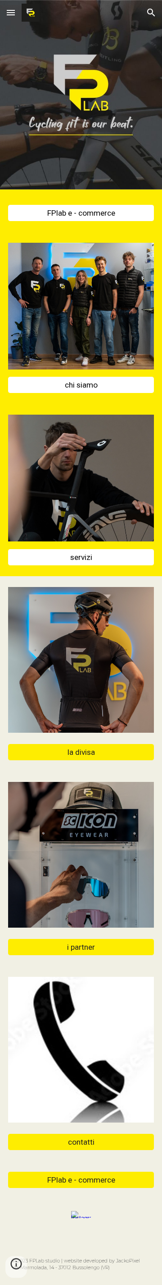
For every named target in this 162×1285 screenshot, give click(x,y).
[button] (11, 12)
